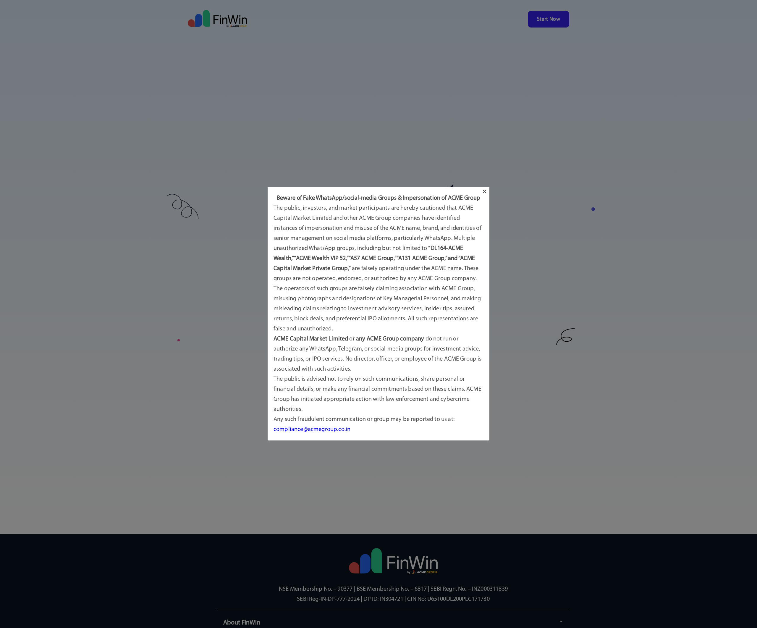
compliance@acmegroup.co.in (312, 430)
